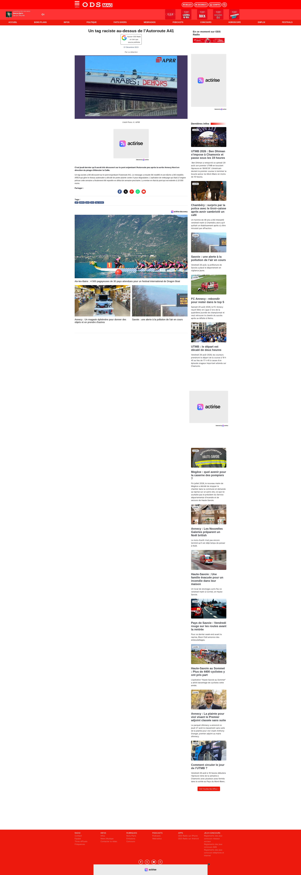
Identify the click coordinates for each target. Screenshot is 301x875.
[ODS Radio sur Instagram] (160, 862)
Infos (66, 22)
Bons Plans (40, 22)
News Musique (107, 838)
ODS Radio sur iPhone (188, 836)
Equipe (78, 838)
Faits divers (120, 22)
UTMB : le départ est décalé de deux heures (206, 348)
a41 (76, 202)
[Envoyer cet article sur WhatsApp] (137, 193)
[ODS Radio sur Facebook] (141, 862)
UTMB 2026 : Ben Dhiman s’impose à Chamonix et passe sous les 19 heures (208, 154)
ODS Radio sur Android (188, 838)
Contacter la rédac (109, 841)
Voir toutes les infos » (208, 789)
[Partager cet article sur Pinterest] (131, 193)
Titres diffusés (81, 841)
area (92, 202)
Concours (205, 22)
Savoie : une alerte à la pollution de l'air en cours (208, 258)
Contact (78, 836)
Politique (92, 22)
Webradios (150, 22)
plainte (81, 202)
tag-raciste (99, 202)
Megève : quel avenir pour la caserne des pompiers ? (208, 475)
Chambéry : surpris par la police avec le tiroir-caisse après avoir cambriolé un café (208, 210)
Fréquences (80, 844)
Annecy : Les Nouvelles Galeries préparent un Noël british (207, 532)
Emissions (130, 838)
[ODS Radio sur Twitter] (147, 862)
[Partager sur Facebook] (119, 193)
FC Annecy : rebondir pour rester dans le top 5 (207, 300)
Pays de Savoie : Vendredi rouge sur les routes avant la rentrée (208, 626)
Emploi (261, 22)
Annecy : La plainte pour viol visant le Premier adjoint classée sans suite (208, 717)
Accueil (12, 22)
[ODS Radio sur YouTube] (153, 862)
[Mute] (43, 14)
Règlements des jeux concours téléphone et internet (214, 853)
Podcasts (178, 22)
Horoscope (234, 22)
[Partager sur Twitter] (125, 193)
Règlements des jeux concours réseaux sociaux (213, 839)
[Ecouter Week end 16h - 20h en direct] (209, 40)
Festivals (287, 22)
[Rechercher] (224, 4)
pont (87, 202)
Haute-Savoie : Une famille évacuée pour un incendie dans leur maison (207, 579)
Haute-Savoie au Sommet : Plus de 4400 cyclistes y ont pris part (208, 671)
